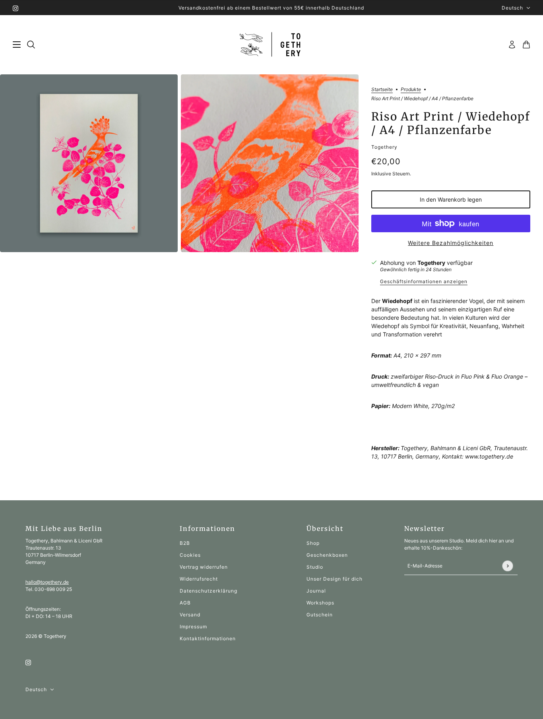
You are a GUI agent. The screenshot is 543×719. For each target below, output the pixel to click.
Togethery (384, 147)
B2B (185, 543)
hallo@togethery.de (47, 582)
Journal (316, 591)
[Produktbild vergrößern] (89, 163)
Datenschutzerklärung (208, 591)
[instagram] (15, 7)
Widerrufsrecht (199, 579)
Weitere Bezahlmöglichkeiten (450, 242)
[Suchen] (31, 45)
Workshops (320, 603)
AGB (185, 603)
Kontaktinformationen (208, 638)
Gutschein (319, 615)
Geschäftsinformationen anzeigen (423, 281)
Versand (190, 615)
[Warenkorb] (526, 45)
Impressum (193, 627)
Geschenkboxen (327, 555)
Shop (313, 543)
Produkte (411, 89)
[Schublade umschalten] (17, 44)
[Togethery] (271, 45)
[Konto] (512, 45)
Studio (314, 567)
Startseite (382, 89)
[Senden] (507, 565)
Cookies (190, 555)
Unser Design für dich (334, 579)
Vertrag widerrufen (204, 567)
